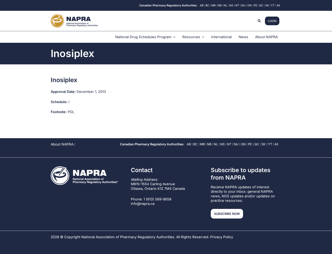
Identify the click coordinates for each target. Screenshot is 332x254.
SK (263, 144)
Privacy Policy (221, 237)
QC (256, 144)
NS (222, 144)
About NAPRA (62, 144)
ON (243, 144)
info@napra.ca (142, 204)
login (272, 21)
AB (189, 144)
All (276, 144)
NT (229, 144)
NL (216, 144)
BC (195, 144)
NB (209, 144)
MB (202, 144)
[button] (259, 21)
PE (250, 144)
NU (236, 144)
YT (270, 144)
